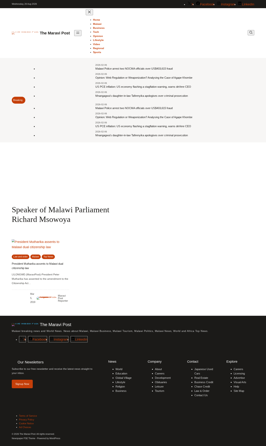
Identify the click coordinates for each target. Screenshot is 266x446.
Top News (48, 256)
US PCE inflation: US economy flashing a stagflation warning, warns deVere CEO (143, 86)
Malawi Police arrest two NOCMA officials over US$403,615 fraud (134, 68)
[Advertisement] (133, 172)
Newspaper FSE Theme (23, 438)
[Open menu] (77, 33)
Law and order (20, 256)
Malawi (35, 256)
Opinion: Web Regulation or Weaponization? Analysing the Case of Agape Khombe (143, 77)
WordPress (54, 438)
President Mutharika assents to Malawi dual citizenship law (37, 266)
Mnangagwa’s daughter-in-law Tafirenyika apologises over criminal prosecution (141, 95)
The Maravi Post (55, 33)
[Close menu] (89, 12)
